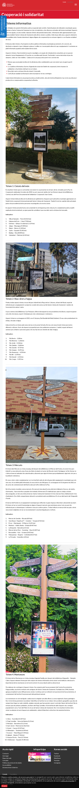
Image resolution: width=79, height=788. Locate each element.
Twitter (56, 753)
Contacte (5, 753)
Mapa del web (6, 758)
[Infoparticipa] (39, 757)
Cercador (5, 760)
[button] (75, 4)
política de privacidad (67, 781)
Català (64, 2)
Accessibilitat (6, 765)
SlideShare (57, 758)
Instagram (57, 763)
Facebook (57, 756)
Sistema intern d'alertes (10, 767)
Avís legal (5, 756)
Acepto (4, 786)
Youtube (56, 760)
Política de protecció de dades (12, 763)
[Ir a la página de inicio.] (8, 5)
